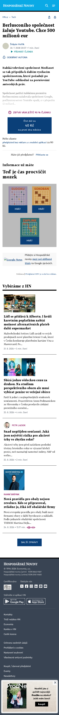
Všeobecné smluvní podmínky (18, 658)
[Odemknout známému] (54, 17)
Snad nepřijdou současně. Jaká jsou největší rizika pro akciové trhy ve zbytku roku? (27, 435)
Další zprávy (29, 542)
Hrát (18, 209)
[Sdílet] (49, 17)
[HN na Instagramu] (31, 586)
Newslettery (9, 676)
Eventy (7, 671)
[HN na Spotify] (40, 586)
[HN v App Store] (36, 601)
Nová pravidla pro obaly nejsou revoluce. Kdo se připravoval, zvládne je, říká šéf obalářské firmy (29, 503)
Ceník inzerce (10, 634)
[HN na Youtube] (45, 586)
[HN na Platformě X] (21, 586)
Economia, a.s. (24, 569)
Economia (8, 624)
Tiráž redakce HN (12, 619)
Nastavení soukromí (13, 653)
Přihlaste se (42, 154)
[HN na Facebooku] (26, 586)
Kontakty (8, 615)
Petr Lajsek (18, 425)
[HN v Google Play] (14, 601)
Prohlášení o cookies (13, 648)
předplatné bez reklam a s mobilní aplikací (25, 142)
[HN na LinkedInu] (36, 586)
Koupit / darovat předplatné (17, 666)
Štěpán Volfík (17, 44)
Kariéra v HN (10, 629)
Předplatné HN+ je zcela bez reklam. (40, 274)
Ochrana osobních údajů (15, 643)
